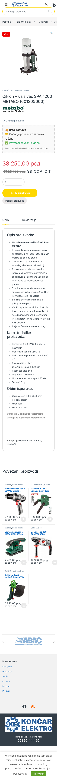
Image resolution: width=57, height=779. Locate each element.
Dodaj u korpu (22, 193)
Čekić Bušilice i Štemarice (37, 529)
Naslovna (7, 666)
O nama (6, 681)
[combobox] (24, 11)
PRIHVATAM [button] (38, 773)
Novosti (6, 686)
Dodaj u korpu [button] (23, 519)
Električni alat (24, 21)
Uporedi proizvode (15, 120)
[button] (51, 33)
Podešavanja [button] (20, 773)
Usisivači (43, 21)
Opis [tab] (5, 220)
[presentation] (54, 642)
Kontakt (6, 691)
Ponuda (18, 90)
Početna (6, 21)
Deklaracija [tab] (29, 220)
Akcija (5, 676)
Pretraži (49, 11)
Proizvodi (7, 671)
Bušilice (8, 485)
